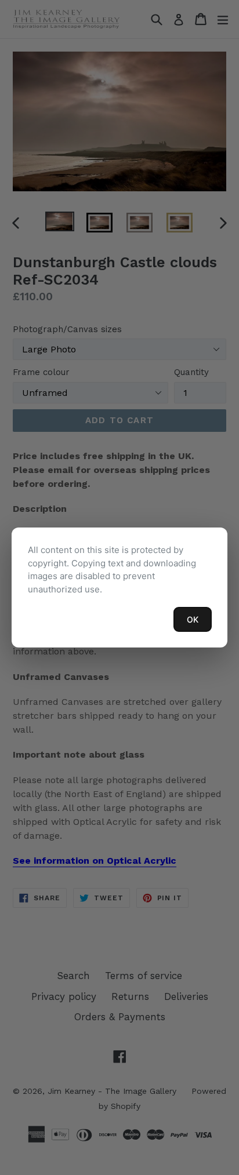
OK (192, 619)
